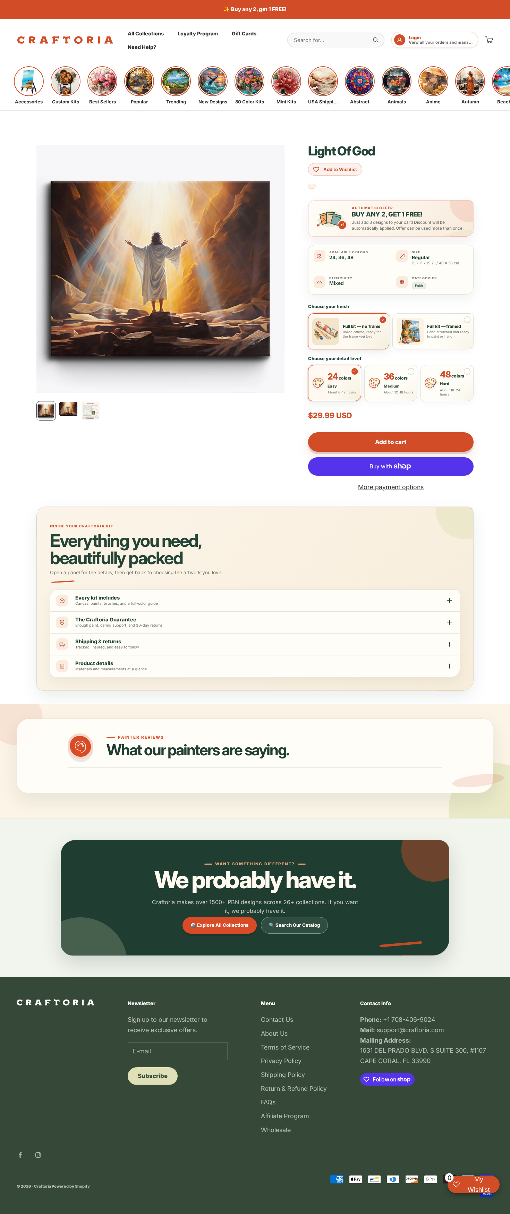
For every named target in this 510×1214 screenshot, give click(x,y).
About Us (274, 1033)
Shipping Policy (283, 1074)
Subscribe (153, 1075)
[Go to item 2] (68, 409)
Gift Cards (244, 33)
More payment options (391, 487)
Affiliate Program (285, 1116)
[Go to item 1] (46, 411)
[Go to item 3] (90, 411)
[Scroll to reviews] (312, 186)
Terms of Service (285, 1047)
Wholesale (276, 1130)
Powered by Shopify (71, 1186)
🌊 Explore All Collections (219, 925)
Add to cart (390, 442)
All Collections (146, 33)
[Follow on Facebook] (20, 1155)
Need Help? (142, 47)
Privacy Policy (281, 1060)
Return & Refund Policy (294, 1088)
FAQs (268, 1102)
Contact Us (277, 1019)
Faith (419, 285)
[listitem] (29, 85)
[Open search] (376, 40)
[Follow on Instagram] (38, 1155)
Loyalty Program (198, 33)
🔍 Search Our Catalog (294, 925)
